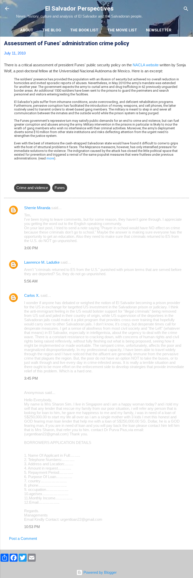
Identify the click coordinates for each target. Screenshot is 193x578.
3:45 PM (31, 378)
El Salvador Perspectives (79, 8)
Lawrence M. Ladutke (42, 262)
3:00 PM (31, 248)
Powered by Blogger (99, 572)
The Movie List (122, 30)
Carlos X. (31, 295)
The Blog (51, 30)
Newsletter (158, 30)
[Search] (186, 9)
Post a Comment (23, 538)
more (50, 158)
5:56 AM (31, 281)
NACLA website (146, 65)
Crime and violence (32, 188)
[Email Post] (17, 178)
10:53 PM (32, 527)
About (26, 30)
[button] (186, 44)
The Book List (84, 30)
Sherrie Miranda (37, 208)
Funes (60, 188)
